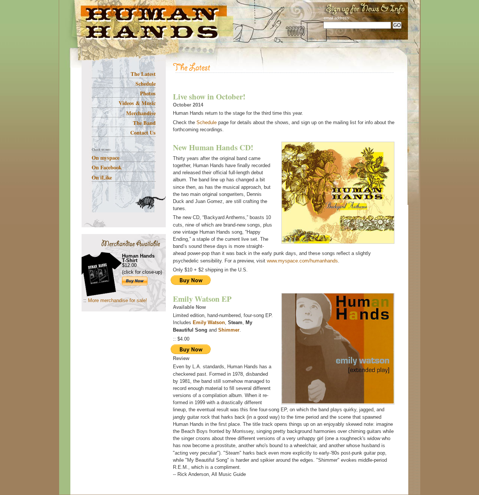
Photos (148, 93)
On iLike (102, 177)
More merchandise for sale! (117, 300)
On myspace (105, 158)
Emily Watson (209, 322)
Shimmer (229, 330)
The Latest (143, 74)
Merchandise (141, 113)
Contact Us (143, 132)
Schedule (145, 83)
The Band (144, 123)
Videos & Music (137, 103)
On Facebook (107, 167)
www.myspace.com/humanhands (302, 261)
